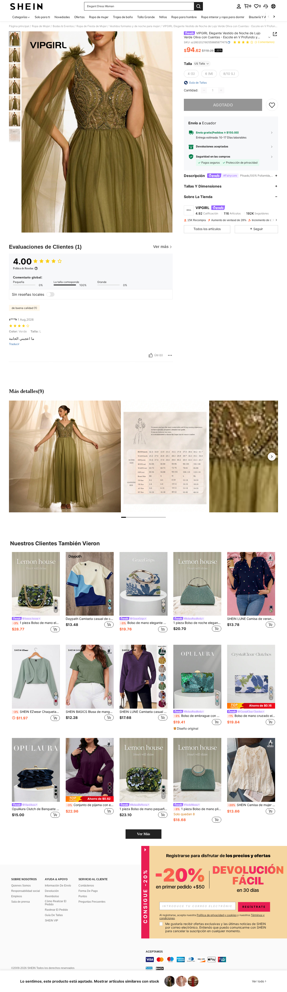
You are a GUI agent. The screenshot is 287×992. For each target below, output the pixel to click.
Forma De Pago (88, 891)
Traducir (14, 344)
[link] (247, 6)
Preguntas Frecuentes (91, 901)
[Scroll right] (274, 17)
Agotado (223, 105)
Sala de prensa (20, 901)
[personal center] (238, 6)
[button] (265, 6)
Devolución (52, 891)
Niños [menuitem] (163, 17)
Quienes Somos (21, 885)
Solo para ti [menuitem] (42, 17)
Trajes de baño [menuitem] (123, 17)
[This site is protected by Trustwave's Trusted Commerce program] (149, 968)
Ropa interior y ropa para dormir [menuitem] (222, 17)
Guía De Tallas (54, 915)
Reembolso (52, 896)
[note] (186, 728)
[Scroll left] (268, 17)
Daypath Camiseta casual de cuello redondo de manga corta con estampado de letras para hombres (90, 619)
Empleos (16, 896)
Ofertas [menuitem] (79, 17)
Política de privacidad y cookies (217, 915)
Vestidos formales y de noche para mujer (134, 26)
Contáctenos (86, 885)
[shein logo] (26, 6)
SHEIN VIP (51, 920)
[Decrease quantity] (204, 90)
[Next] (272, 457)
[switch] (50, 294)
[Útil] (150, 355)
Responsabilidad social (25, 891)
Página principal (19, 26)
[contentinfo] (213, 959)
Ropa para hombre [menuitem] (184, 17)
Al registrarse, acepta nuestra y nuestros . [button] (212, 917)
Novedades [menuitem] (62, 17)
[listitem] (36, 595)
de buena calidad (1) (24, 308)
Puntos (82, 896)
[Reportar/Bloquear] (170, 355)
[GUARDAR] (272, 105)
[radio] (191, 74)
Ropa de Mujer (41, 26)
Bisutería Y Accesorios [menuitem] (263, 17)
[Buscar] (198, 6)
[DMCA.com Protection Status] (160, 968)
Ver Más (143, 834)
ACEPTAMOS (154, 951)
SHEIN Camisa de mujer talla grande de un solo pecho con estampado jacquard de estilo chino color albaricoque (251, 805)
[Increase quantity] (221, 90)
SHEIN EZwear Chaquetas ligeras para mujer (36, 712)
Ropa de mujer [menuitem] (99, 17)
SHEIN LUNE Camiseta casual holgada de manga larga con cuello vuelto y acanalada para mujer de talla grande (143, 712)
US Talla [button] (199, 63)
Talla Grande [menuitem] (146, 17)
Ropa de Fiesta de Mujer (91, 26)
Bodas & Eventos (63, 26)
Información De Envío (58, 885)
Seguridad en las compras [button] (213, 156)
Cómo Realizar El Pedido (55, 903)
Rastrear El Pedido (56, 909)
